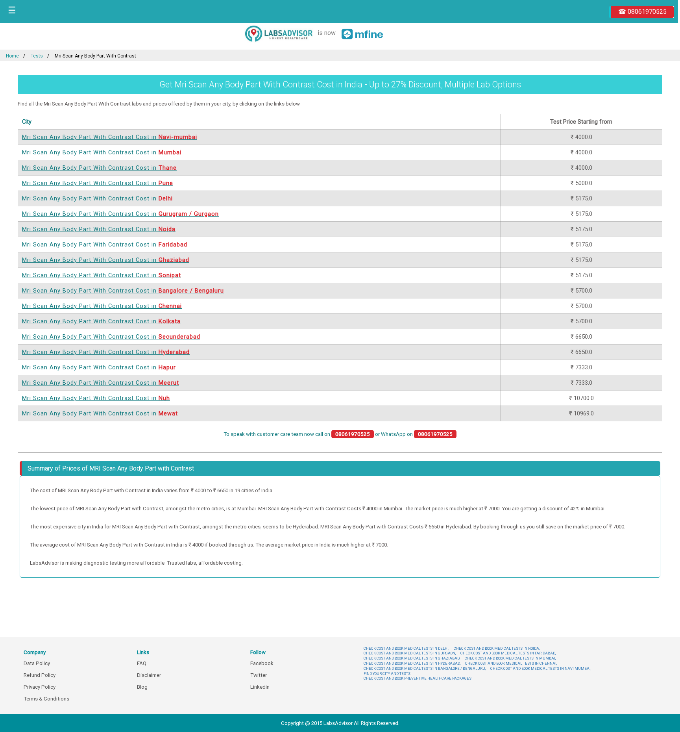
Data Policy (37, 663)
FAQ (141, 663)
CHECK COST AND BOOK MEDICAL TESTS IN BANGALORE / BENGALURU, (425, 668)
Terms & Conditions (46, 699)
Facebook (261, 663)
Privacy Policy (39, 687)
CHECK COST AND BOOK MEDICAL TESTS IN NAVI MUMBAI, (540, 668)
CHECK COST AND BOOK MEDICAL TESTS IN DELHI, (406, 648)
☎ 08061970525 (642, 11)
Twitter (258, 675)
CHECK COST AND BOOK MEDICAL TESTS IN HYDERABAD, (412, 663)
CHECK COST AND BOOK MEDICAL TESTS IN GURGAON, (410, 653)
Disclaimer (149, 675)
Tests (37, 56)
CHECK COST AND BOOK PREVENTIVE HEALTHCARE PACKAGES (417, 678)
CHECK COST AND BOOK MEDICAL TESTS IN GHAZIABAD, (412, 658)
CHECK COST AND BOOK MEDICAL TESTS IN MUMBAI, (510, 658)
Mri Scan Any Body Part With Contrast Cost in (109, 137)
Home (12, 56)
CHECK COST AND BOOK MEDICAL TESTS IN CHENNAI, (511, 663)
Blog (142, 687)
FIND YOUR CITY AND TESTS (387, 673)
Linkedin (260, 687)
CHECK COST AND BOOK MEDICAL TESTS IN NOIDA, (497, 648)
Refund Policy (39, 675)
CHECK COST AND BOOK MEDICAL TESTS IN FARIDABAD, (508, 653)
